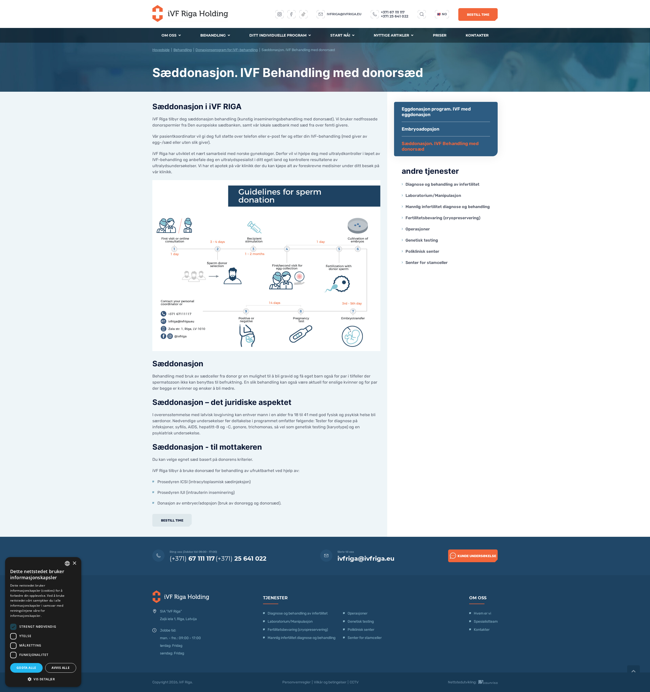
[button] (43, 679)
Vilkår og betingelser (330, 682)
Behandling (213, 35)
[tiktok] (303, 14)
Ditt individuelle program (278, 35)
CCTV (354, 682)
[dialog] (43, 622)
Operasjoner (417, 229)
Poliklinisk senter (422, 251)
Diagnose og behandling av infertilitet (442, 184)
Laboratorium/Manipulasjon (433, 195)
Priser (439, 35)
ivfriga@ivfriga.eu (344, 14)
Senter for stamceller (426, 262)
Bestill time (478, 15)
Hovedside (161, 50)
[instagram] (279, 14)
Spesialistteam (486, 621)
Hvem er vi (482, 613)
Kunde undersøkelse (477, 556)
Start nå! (340, 35)
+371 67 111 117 (393, 12)
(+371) (192, 558)
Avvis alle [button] (61, 668)
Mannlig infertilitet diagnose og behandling (447, 206)
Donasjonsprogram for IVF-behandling (227, 50)
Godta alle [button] (26, 668)
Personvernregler (296, 682)
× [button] (74, 563)
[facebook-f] (291, 14)
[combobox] (67, 563)
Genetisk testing (421, 240)
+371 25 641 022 (394, 16)
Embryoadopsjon (420, 129)
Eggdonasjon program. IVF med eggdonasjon (436, 111)
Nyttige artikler (392, 35)
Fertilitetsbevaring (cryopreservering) (442, 217)
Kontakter (477, 35)
